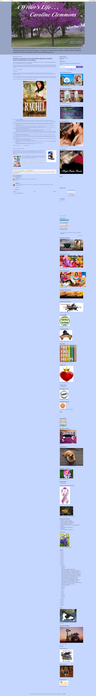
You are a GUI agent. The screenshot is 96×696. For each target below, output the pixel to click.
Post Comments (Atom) (20, 193)
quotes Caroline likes (63, 230)
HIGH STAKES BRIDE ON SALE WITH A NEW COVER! (69, 577)
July (62, 589)
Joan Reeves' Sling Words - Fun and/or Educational (67, 522)
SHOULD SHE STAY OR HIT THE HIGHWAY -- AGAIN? (69, 581)
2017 (61, 563)
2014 (61, 600)
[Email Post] (26, 170)
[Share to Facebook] (31, 170)
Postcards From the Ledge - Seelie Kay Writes (66, 527)
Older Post (54, 191)
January (62, 597)
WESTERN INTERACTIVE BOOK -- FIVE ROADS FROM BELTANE (71, 582)
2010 (61, 605)
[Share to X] (30, 170)
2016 (61, 564)
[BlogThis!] (29, 170)
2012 (61, 602)
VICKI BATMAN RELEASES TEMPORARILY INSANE (69, 578)
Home (35, 191)
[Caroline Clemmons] (63, 214)
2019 (61, 560)
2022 (61, 556)
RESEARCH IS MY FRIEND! (65, 585)
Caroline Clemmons (62, 200)
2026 (61, 551)
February (62, 595)
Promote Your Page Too (63, 215)
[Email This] (28, 170)
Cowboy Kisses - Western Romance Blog (65, 520)
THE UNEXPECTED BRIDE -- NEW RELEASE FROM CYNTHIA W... (71, 570)
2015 (61, 598)
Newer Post (14, 191)
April (62, 593)
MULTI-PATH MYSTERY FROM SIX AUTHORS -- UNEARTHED (70, 574)
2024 (61, 554)
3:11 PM (17, 187)
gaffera (59, 693)
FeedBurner (73, 195)
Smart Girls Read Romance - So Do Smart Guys (66, 529)
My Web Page (62, 526)
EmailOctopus (74, 69)
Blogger (64, 693)
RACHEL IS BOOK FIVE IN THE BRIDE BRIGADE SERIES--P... (70, 579)
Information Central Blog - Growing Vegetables (66, 521)
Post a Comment (16, 189)
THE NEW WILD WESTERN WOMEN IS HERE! (68, 569)
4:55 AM (17, 180)
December (62, 565)
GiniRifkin (17, 183)
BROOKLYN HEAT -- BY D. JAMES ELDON (67, 583)
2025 (61, 552)
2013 (61, 601)
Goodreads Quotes (80, 235)
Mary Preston (17, 177)
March (62, 594)
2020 (61, 559)
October (62, 568)
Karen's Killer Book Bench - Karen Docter (66, 523)
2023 (61, 555)
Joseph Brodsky (62, 233)
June (62, 590)
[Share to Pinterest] (32, 170)
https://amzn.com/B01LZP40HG (24, 145)
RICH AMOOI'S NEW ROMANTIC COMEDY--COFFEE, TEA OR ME (71, 573)
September (62, 586)
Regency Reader (62, 528)
